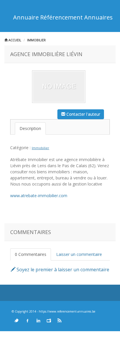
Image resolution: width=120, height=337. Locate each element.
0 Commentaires (30, 254)
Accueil (14, 40)
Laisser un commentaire (79, 254)
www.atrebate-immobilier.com (38, 195)
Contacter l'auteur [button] (82, 114)
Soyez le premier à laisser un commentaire (62, 269)
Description (30, 128)
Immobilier (36, 40)
